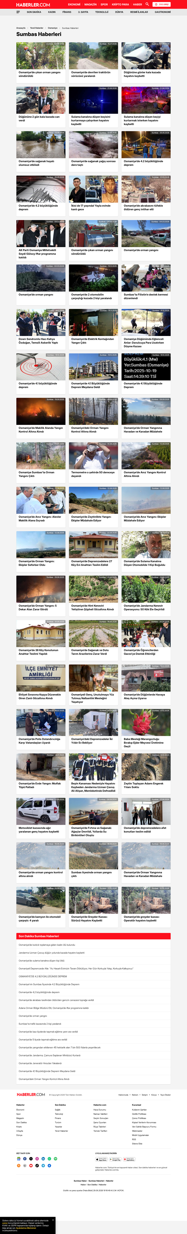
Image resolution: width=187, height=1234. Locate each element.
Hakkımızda (123, 1095)
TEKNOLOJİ (101, 12)
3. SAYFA (83, 12)
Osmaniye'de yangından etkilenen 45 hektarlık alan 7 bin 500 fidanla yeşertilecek (60, 1047)
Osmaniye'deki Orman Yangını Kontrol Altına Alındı (44, 1079)
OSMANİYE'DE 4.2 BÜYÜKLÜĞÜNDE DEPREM (43, 976)
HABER (137, 4)
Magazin (20, 1118)
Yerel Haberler (36, 28)
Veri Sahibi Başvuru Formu (144, 1126)
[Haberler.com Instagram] (37, 1158)
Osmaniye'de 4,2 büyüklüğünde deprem (39, 992)
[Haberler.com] (31, 1094)
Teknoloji (59, 1114)
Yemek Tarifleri (100, 1131)
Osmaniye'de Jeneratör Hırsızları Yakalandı (40, 1063)
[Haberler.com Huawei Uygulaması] (129, 1159)
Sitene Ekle (137, 1143)
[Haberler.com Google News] (18, 1158)
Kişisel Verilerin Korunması (144, 1122)
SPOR (104, 4)
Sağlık (57, 1109)
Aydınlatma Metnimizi (26, 1228)
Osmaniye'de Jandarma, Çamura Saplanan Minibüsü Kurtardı (49, 1055)
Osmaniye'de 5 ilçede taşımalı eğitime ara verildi (43, 1039)
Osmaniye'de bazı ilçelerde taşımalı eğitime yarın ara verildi (48, 1031)
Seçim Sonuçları (101, 1118)
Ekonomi (20, 1109)
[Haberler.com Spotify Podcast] (55, 1158)
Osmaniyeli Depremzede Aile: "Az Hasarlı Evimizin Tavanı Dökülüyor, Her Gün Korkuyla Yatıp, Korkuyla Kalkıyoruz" (76, 968)
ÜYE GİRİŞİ (163, 4)
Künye (154, 1095)
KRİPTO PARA (120, 4)
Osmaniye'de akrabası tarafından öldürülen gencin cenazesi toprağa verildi (56, 1000)
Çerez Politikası (139, 1118)
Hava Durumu (100, 1109)
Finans (58, 1118)
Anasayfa (20, 28)
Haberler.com (100, 1105)
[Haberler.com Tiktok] (37, 1165)
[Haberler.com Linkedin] (43, 1158)
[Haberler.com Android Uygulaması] (115, 1159)
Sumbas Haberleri (70, 28)
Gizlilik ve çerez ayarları (73, 1190)
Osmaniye (52, 28)
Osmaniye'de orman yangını (33, 1015)
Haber (83, 1184)
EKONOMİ (74, 4)
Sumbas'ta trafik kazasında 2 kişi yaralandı (40, 1023)
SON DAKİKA (34, 12)
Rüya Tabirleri (100, 1126)
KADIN (52, 12)
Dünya (19, 1135)
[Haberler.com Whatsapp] (49, 1158)
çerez (5, 1223)
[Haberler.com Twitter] (31, 1158)
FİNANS (67, 12)
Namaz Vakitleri (100, 1114)
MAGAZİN (90, 4)
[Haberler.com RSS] (18, 1165)
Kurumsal (136, 1105)
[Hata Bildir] (88, 1190)
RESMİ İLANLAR (139, 12)
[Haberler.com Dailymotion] (49, 1165)
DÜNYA (119, 12)
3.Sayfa (19, 1131)
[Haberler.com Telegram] (43, 1165)
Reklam (135, 1095)
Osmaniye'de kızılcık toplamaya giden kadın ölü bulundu (47, 944)
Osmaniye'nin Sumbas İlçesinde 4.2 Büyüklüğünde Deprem (49, 984)
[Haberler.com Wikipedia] (24, 1165)
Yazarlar (58, 1126)
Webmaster (137, 1131)
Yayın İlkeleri (165, 1095)
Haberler (20, 1105)
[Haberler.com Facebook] (24, 1158)
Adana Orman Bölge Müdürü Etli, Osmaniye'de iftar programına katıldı (54, 1007)
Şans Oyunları (100, 1122)
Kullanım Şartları (139, 1109)
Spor (18, 1114)
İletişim (145, 1095)
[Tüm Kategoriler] (18, 12)
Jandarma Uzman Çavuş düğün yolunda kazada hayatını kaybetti (51, 952)
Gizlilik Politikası (139, 1114)
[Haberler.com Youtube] (31, 1165)
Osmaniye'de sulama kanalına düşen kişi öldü (41, 960)
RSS (134, 1139)
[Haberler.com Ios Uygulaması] (101, 1159)
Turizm (58, 1122)
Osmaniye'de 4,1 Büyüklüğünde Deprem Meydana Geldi (47, 1071)
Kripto (19, 1126)
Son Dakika (21, 1122)
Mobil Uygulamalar (140, 1135)
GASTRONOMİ (163, 12)
